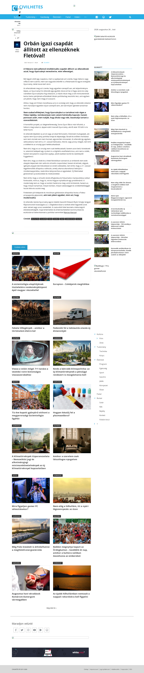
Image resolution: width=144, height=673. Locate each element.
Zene (101, 343)
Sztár (101, 402)
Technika (103, 351)
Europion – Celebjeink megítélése (71, 284)
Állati (101, 389)
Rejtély (102, 411)
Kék (100, 407)
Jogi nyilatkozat (105, 669)
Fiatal (68, 17)
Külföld (16, 253)
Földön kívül (104, 419)
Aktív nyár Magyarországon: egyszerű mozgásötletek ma (121, 198)
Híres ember (17, 51)
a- (15, 38)
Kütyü (15, 475)
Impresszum (94, 669)
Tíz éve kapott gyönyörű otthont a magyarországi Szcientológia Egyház (31, 415)
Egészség (57, 382)
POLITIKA (78, 219)
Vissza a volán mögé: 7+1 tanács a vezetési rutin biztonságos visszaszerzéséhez (30, 371)
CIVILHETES (31, 7)
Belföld (15, 382)
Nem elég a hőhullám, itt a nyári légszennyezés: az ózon (71, 508)
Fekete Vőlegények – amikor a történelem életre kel (28, 329)
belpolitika (35, 219)
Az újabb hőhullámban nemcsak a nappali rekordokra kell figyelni (71, 595)
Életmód (57, 17)
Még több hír (51, 608)
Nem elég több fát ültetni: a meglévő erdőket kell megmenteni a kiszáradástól (121, 186)
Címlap (86, 669)
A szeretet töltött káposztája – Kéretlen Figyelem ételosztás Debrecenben (119, 238)
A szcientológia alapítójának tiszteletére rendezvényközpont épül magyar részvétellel (29, 287)
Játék (101, 381)
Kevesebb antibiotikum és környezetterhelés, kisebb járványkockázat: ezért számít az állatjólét (121, 251)
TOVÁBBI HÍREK (20, 247)
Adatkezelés (115, 669)
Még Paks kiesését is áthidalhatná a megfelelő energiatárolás (31, 548)
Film (101, 338)
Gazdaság (44, 17)
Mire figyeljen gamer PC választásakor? (25, 508)
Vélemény (46, 62)
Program (103, 364)
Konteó (102, 415)
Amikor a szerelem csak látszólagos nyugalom (66, 458)
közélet (56, 219)
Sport (101, 372)
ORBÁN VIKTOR (70, 219)
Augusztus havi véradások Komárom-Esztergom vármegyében (26, 596)
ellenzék (43, 219)
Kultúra (17, 17)
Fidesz (50, 219)
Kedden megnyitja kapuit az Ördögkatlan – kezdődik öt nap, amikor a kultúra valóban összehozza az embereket (70, 551)
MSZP (62, 219)
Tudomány (30, 17)
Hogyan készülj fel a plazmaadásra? (64, 414)
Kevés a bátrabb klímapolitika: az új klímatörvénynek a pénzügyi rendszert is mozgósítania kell (71, 371)
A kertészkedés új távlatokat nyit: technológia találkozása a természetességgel (121, 212)
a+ (18, 37)
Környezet (16, 426)
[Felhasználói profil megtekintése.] (17, 44)
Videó (76, 17)
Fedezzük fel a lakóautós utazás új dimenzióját (71, 329)
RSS (131, 669)
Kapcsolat (124, 669)
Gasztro (102, 377)
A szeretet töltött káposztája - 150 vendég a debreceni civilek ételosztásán (121, 225)
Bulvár (56, 253)
